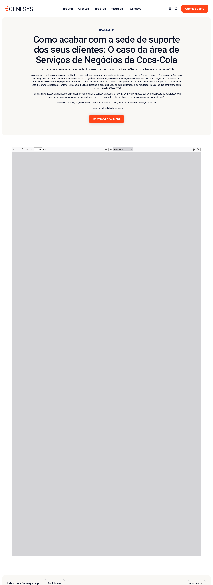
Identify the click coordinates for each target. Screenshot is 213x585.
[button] (170, 8)
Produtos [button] (67, 8)
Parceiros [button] (99, 8)
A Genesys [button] (134, 8)
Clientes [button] (83, 8)
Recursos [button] (117, 8)
